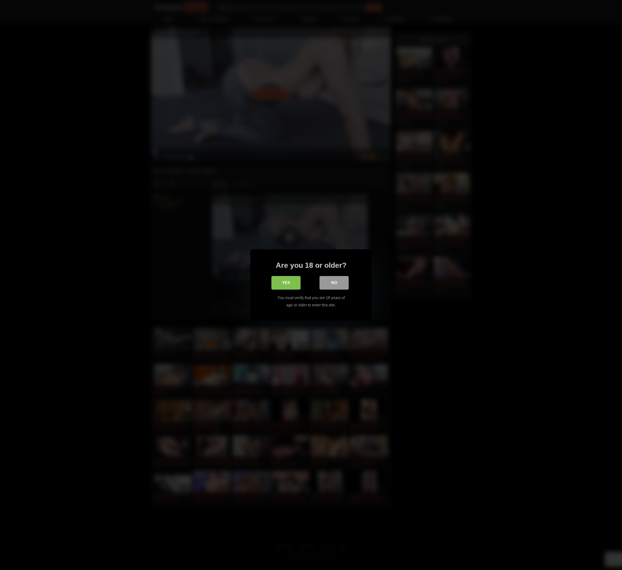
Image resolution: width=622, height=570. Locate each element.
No (334, 283)
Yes (286, 283)
